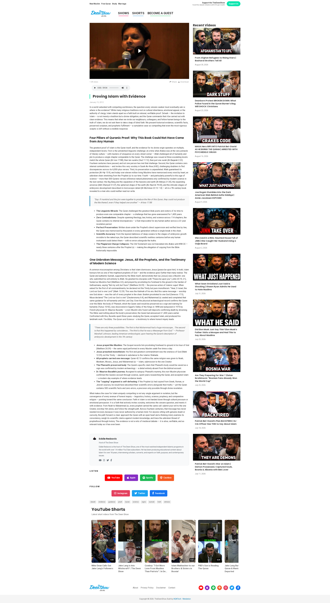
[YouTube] (100, 460)
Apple (132, 477)
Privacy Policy (147, 587)
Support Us (233, 4)
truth (159, 502)
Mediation (187, 599)
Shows (123, 13)
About (135, 587)
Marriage (122, 4)
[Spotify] (213, 587)
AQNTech (177, 599)
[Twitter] (108, 460)
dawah (93, 502)
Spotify (149, 477)
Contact (171, 587)
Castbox (167, 477)
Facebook (160, 493)
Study (114, 4)
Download (184, 82)
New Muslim (95, 4)
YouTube (115, 477)
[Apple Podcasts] (207, 587)
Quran (127, 502)
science (136, 502)
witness (167, 502)
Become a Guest (160, 13)
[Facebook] (111, 460)
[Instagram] (104, 460)
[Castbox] (219, 587)
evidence (102, 502)
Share (174, 82)
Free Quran (106, 4)
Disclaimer (161, 587)
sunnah (151, 502)
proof (120, 502)
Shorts (138, 13)
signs (144, 502)
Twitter (141, 493)
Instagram (122, 493)
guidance (111, 502)
